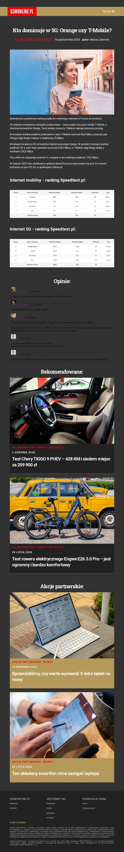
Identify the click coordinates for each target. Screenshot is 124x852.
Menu (107, 11)
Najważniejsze (27, 39)
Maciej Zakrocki (99, 39)
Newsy (47, 39)
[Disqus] (62, 324)
